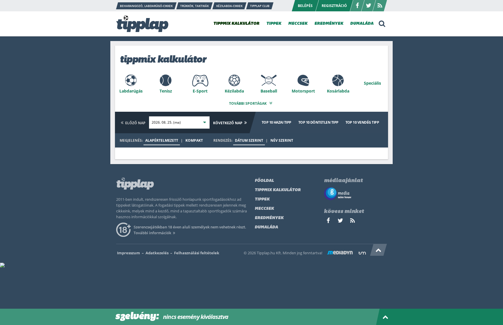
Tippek (262, 199)
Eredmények (269, 218)
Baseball (269, 91)
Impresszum (128, 252)
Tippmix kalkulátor (278, 190)
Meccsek (264, 209)
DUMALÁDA (361, 24)
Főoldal (264, 181)
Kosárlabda (338, 91)
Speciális (372, 83)
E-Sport (200, 91)
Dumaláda (266, 227)
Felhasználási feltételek (196, 252)
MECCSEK (297, 24)
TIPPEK (273, 24)
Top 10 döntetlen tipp (318, 122)
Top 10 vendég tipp (362, 122)
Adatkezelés (157, 252)
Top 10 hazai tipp (276, 122)
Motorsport (303, 91)
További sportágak (248, 103)
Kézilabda (234, 91)
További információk (152, 232)
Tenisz (166, 91)
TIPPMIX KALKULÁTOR (236, 24)
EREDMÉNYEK (328, 24)
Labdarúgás (131, 91)
